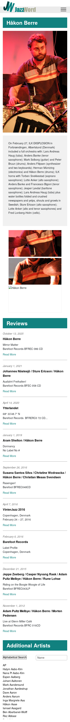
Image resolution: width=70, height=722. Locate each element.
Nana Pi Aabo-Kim (13, 673)
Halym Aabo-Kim (13, 669)
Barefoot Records (15, 542)
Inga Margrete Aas (14, 700)
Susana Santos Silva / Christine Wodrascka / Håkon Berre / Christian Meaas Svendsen (34, 474)
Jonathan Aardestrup (15, 688)
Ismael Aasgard (12, 708)
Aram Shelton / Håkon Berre (22, 440)
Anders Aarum (11, 696)
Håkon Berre (12, 339)
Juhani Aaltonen (12, 681)
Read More (9, 354)
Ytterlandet (10, 408)
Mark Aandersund (13, 684)
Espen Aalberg (11, 677)
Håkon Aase (10, 704)
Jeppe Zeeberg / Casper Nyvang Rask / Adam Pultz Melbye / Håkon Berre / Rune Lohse (35, 576)
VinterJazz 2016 (14, 509)
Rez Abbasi (9, 716)
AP (4, 665)
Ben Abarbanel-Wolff (15, 712)
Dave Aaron (10, 692)
